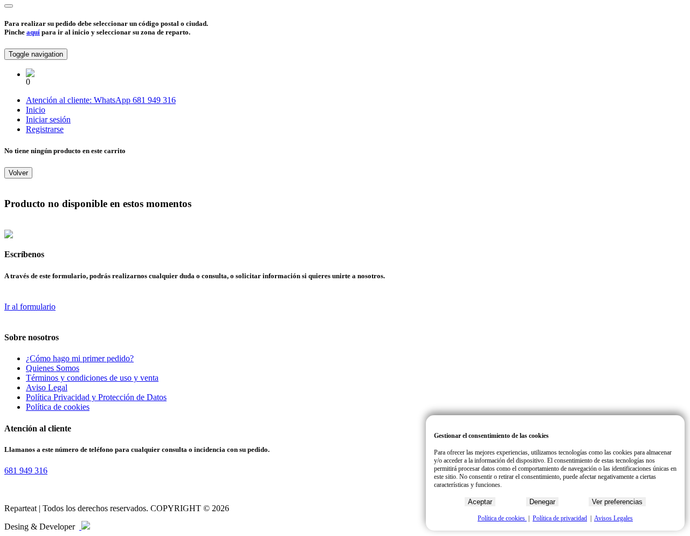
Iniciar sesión (48, 119)
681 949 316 (154, 100)
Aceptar (480, 502)
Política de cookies (57, 406)
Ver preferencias (617, 502)
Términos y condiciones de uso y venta (92, 377)
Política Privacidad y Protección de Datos (96, 397)
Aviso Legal (46, 387)
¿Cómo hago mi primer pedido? (80, 358)
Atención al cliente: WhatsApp (79, 100)
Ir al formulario (30, 306)
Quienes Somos (52, 368)
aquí (33, 32)
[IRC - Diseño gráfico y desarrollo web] (84, 526)
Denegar (542, 502)
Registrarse (45, 129)
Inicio (35, 109)
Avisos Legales (613, 518)
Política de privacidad (560, 518)
